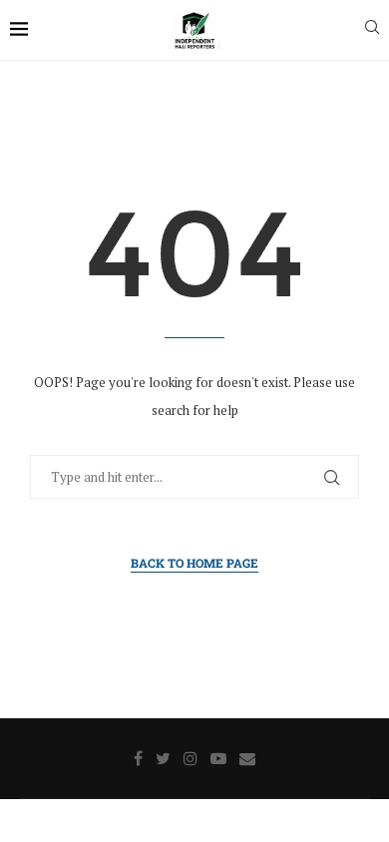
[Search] (372, 29)
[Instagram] (190, 758)
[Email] (247, 758)
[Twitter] (163, 758)
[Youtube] (218, 758)
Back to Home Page (194, 563)
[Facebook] (138, 758)
